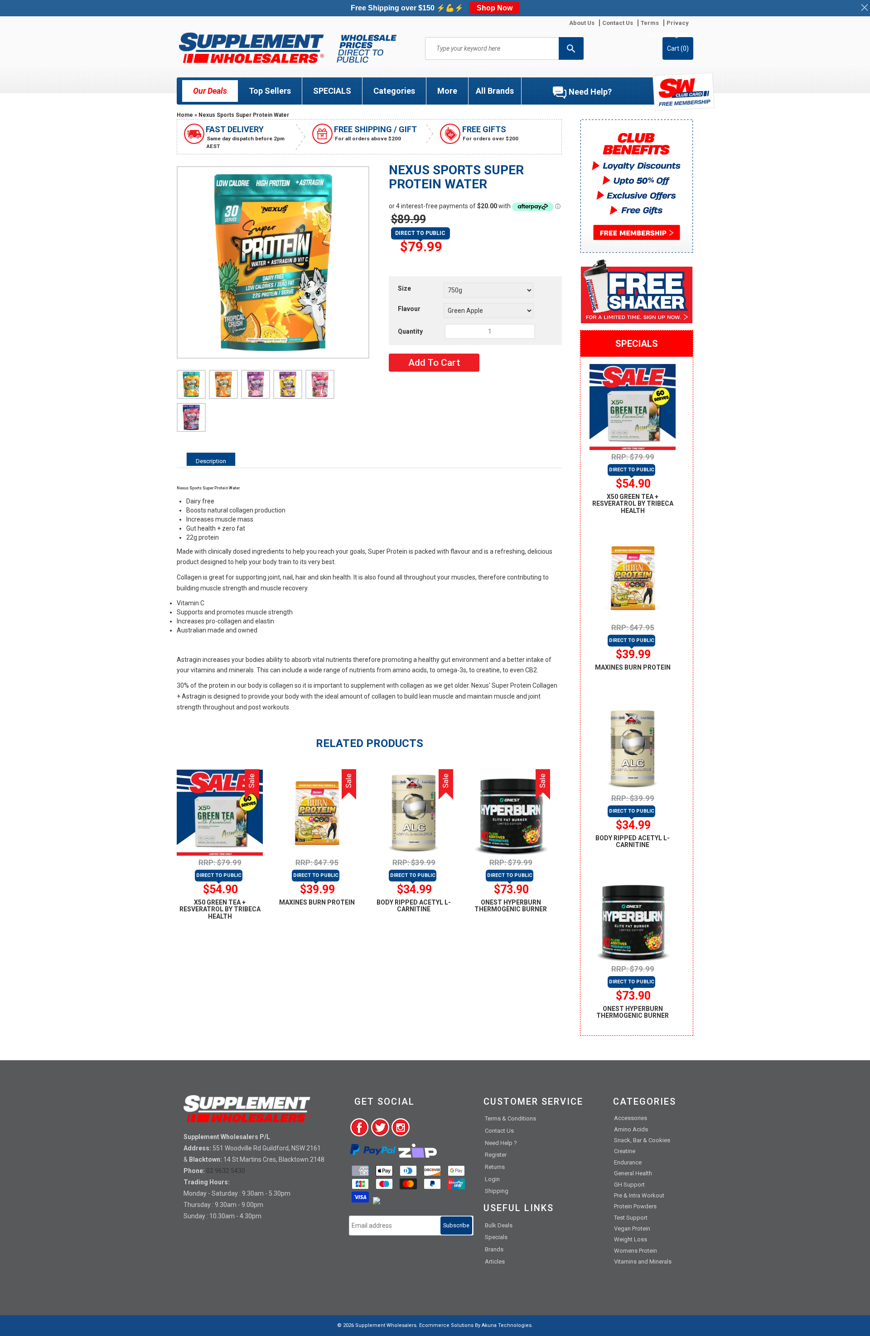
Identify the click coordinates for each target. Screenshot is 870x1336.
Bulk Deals (498, 1225)
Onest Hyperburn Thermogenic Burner (510, 906)
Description (211, 461)
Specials (496, 1237)
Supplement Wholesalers (385, 1325)
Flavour (409, 308)
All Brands (495, 91)
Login (655, 34)
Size (404, 288)
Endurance (628, 1162)
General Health (633, 1173)
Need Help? (590, 91)
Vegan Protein (632, 1228)
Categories (394, 91)
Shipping (496, 1191)
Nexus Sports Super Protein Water (243, 115)
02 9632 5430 (225, 1170)
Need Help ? (501, 1143)
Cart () (678, 48)
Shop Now (494, 8)
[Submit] (571, 48)
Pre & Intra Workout (639, 1195)
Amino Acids (631, 1129)
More (447, 91)
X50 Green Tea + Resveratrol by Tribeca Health (220, 909)
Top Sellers (270, 91)
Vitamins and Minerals (643, 1261)
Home (185, 115)
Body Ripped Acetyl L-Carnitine (414, 906)
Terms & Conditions (510, 1118)
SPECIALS (332, 91)
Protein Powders (635, 1206)
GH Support (629, 1184)
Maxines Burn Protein (317, 902)
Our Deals (210, 91)
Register (679, 34)
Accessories (630, 1118)
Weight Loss (630, 1239)
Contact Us (499, 1130)
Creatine (624, 1151)
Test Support (631, 1217)
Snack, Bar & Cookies (642, 1140)
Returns (495, 1167)
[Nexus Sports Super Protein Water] (191, 384)
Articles (495, 1261)
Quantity (410, 331)
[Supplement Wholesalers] (288, 47)
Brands (494, 1249)
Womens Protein (635, 1250)
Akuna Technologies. (507, 1325)
